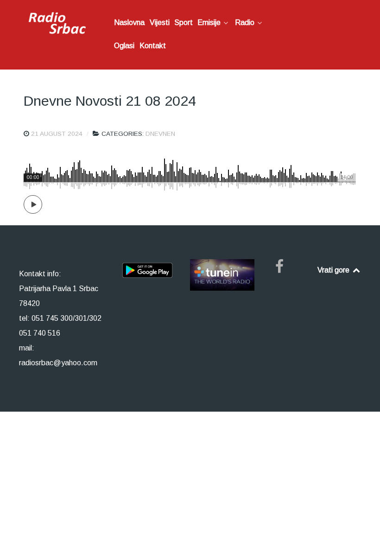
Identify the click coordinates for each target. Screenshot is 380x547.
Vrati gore (334, 270)
